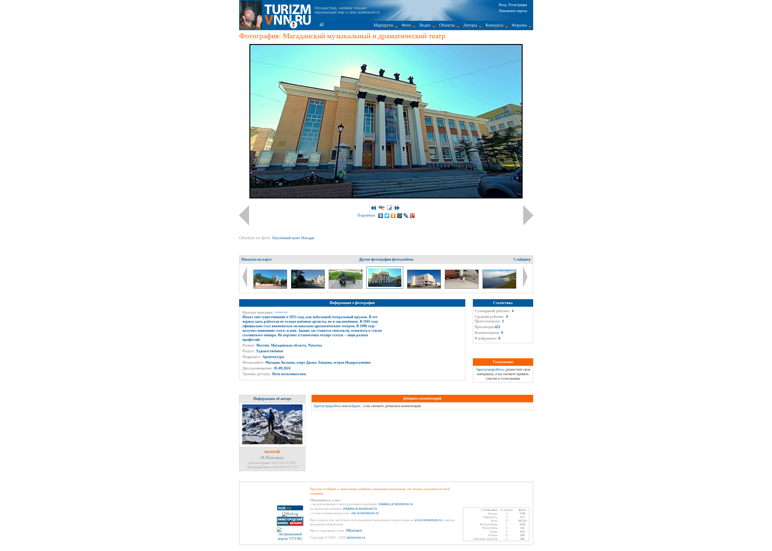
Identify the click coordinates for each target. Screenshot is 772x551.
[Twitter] (387, 216)
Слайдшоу (522, 259)
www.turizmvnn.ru (427, 520)
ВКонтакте (354, 530)
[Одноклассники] (393, 216)
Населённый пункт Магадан (293, 238)
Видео (425, 25)
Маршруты (383, 25)
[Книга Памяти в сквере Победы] (270, 287)
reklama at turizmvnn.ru (360, 508)
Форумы (519, 25)
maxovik (272, 451)
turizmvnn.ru (356, 537)
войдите (355, 406)
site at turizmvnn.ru (365, 513)
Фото (406, 25)
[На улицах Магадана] (308, 287)
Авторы (470, 25)
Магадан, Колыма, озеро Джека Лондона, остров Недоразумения (318, 362)
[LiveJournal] (406, 216)
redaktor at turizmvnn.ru (395, 504)
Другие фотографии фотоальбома (386, 259)
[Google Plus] (412, 216)
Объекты (447, 25)
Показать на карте (256, 259)
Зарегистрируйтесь (490, 369)
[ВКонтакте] (381, 216)
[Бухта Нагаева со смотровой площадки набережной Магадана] (499, 287)
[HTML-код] (381, 207)
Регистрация (517, 5)
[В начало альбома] (373, 208)
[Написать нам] (322, 24)
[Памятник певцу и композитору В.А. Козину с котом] (346, 287)
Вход (503, 5)
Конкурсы (494, 25)
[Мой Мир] (400, 216)
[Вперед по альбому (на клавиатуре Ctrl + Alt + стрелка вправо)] (528, 215)
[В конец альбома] (397, 208)
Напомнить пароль (513, 11)
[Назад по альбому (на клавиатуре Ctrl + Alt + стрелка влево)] (244, 215)
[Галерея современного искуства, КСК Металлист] (424, 287)
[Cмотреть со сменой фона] (389, 207)
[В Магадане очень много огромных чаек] (462, 287)
